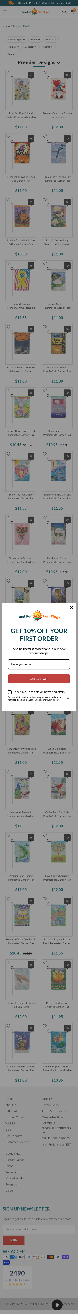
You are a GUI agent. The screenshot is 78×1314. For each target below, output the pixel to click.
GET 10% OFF (39, 678)
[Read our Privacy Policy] (68, 698)
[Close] (71, 607)
